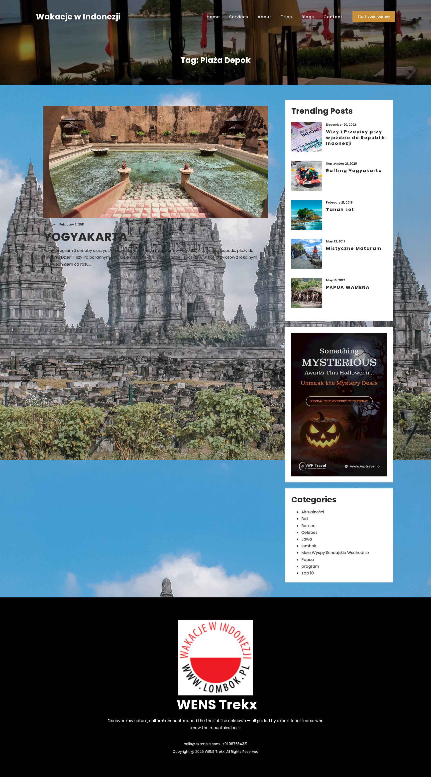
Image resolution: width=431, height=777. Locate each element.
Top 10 (307, 573)
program (310, 566)
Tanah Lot (340, 209)
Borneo (308, 526)
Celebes (309, 532)
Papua (307, 559)
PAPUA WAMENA (348, 287)
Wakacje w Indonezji (78, 16)
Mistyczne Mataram (354, 248)
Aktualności (312, 512)
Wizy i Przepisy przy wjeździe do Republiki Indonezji (356, 137)
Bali (304, 519)
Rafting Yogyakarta (354, 170)
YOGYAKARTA (85, 237)
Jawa (306, 539)
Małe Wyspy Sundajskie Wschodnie (335, 552)
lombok (308, 546)
